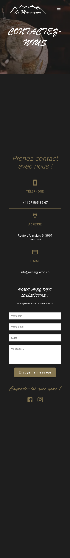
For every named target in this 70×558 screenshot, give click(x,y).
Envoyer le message (35, 372)
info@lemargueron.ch (35, 272)
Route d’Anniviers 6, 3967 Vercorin (35, 237)
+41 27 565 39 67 (35, 202)
